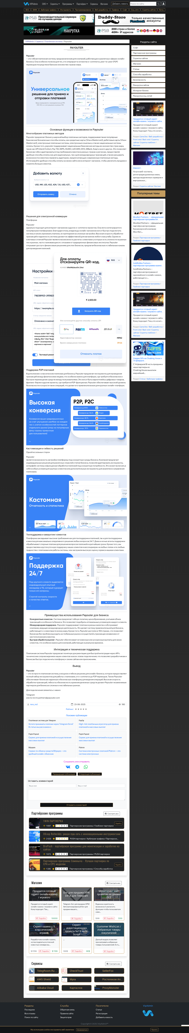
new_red (34, 704)
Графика (115, 10)
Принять (154, 1030)
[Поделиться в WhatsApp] (85, 767)
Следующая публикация (89, 774)
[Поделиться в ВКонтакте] (68, 767)
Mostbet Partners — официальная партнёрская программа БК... (148, 218)
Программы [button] (67, 3)
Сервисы (94, 3)
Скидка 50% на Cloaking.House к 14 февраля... (147, 359)
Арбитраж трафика (48, 10)
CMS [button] (44, 3)
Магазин (104, 3)
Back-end (146, 139)
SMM (35, 10)
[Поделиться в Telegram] (77, 767)
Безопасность (139, 80)
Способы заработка (142, 74)
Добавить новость (120, 3)
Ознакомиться (82, 1030)
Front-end (137, 139)
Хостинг (157, 186)
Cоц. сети (135, 10)
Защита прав (66, 1017)
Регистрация (101, 1013)
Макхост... (137, 168)
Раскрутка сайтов (141, 85)
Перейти (118, 823)
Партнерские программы (144, 53)
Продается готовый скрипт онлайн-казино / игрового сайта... (148, 120)
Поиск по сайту (31, 1017)
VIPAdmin (33, 3)
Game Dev (144, 136)
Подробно (42, 918)
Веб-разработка (101, 10)
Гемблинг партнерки (141, 240)
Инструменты (65, 10)
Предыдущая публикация (64, 774)
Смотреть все (113, 814)
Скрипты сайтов (149, 10)
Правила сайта (66, 1013)
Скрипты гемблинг (147, 142)
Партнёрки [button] (81, 3)
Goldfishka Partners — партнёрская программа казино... (148, 264)
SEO (27, 10)
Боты (161, 10)
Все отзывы (29, 1013)
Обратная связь (67, 1009)
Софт (125, 10)
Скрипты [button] (54, 3)
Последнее (29, 1009)
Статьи (136, 69)
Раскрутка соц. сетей (142, 96)
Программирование (83, 10)
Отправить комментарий (76, 805)
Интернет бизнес (141, 90)
